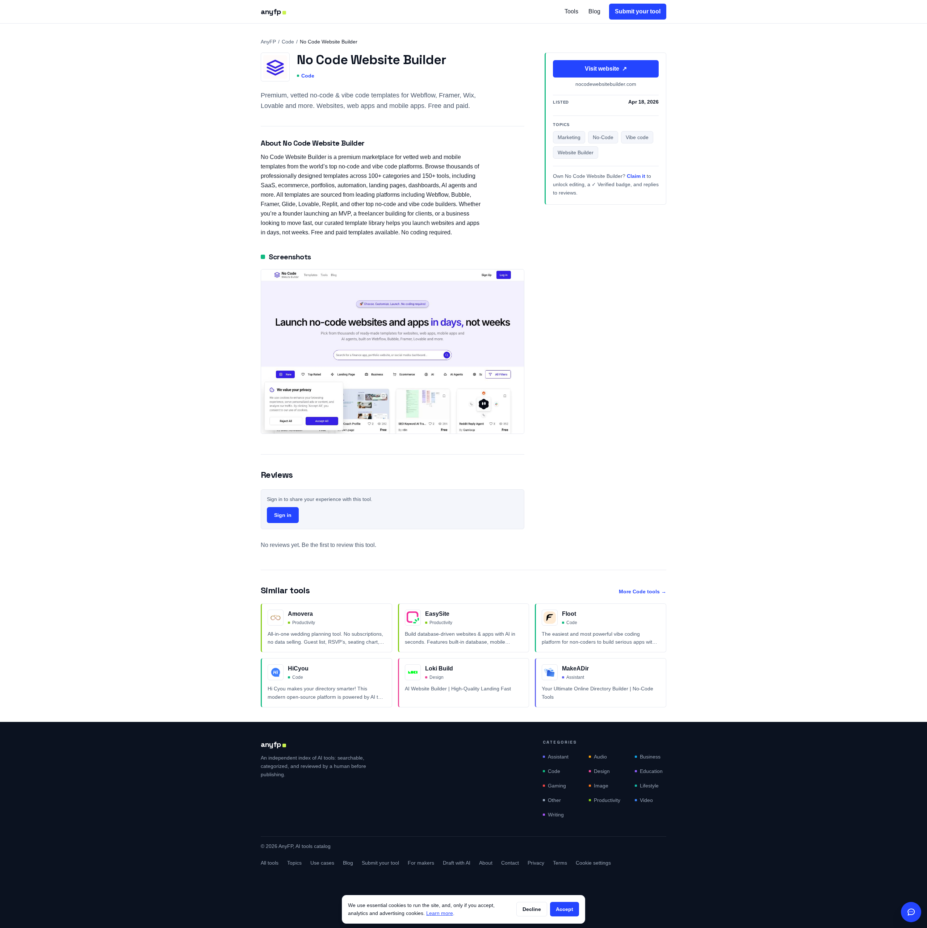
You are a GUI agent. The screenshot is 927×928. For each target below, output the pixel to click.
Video (646, 800)
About (485, 863)
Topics (294, 863)
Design (602, 771)
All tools (269, 863)
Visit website (606, 69)
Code (288, 42)
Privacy (536, 863)
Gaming (557, 786)
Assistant (558, 757)
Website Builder (575, 153)
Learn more (439, 913)
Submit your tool (637, 11)
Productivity (607, 800)
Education (651, 771)
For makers (421, 863)
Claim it (636, 176)
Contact (510, 863)
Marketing (569, 138)
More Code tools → (642, 591)
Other (554, 800)
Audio (600, 757)
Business (650, 757)
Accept (564, 909)
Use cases (322, 863)
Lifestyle (649, 786)
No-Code (603, 138)
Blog (594, 11)
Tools (571, 11)
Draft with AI (456, 863)
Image (601, 786)
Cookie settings (593, 863)
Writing (556, 815)
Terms (560, 863)
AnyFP (268, 42)
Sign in (282, 515)
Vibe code (637, 138)
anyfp (271, 11)
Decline (532, 909)
